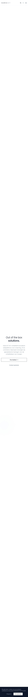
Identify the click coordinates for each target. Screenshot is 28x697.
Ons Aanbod (13, 360)
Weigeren (9, 694)
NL (20, 2)
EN (23, 2)
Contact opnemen (14, 365)
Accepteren (18, 694)
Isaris (6, 3)
